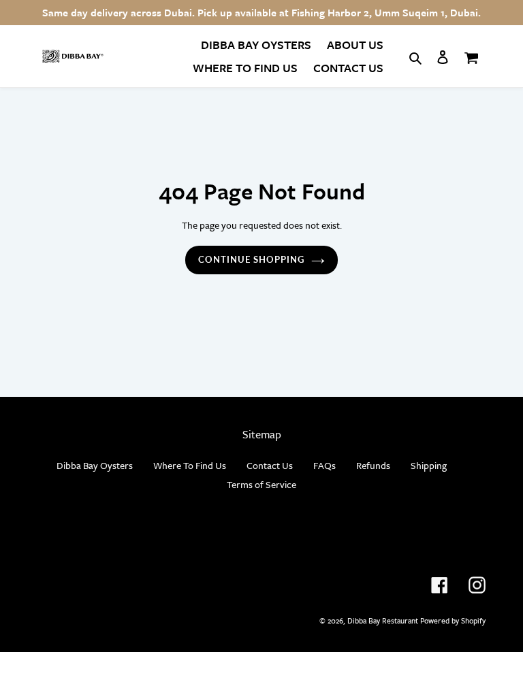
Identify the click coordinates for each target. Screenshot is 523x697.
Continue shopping (251, 259)
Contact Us (270, 465)
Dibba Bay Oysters (95, 465)
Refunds (373, 465)
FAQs (324, 465)
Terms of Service (261, 484)
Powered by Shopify (453, 620)
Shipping (429, 465)
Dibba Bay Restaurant (382, 620)
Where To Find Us (189, 465)
